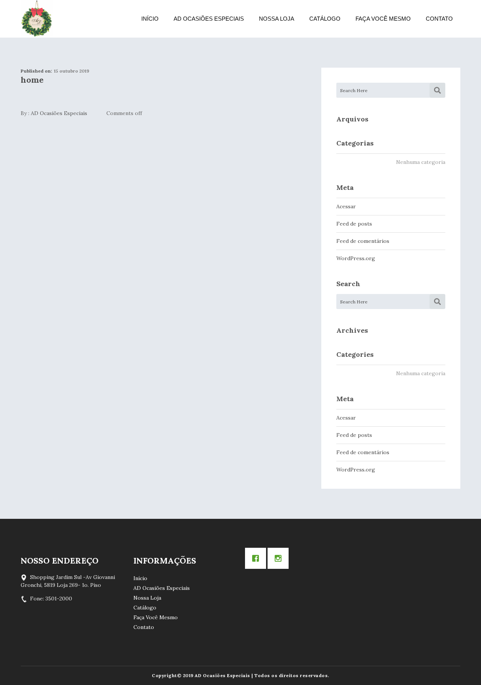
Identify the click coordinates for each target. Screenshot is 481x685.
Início (150, 18)
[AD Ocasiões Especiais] (37, 19)
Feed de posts (354, 223)
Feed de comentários (362, 241)
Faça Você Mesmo (383, 18)
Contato (439, 18)
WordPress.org (355, 258)
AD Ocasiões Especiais (209, 18)
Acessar (346, 206)
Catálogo (324, 18)
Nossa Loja (276, 18)
